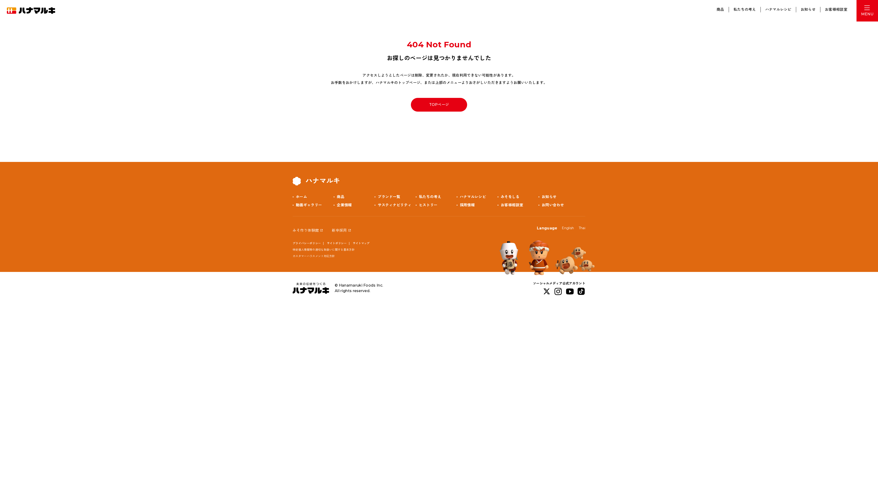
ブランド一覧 (389, 197)
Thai (582, 228)
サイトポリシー (337, 243)
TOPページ (439, 104)
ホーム (301, 197)
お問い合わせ (553, 205)
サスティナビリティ (394, 205)
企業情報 (344, 205)
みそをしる (510, 197)
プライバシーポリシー (307, 243)
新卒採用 (339, 230)
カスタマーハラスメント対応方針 (314, 256)
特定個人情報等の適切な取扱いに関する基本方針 (324, 249)
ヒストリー (428, 205)
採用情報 (467, 205)
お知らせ (808, 9)
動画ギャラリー (309, 205)
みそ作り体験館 (306, 230)
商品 (720, 9)
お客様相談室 (836, 9)
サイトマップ (361, 243)
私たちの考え (744, 9)
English (568, 228)
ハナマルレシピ (778, 9)
